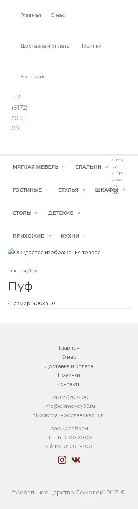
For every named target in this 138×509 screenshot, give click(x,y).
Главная (30, 15)
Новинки (90, 46)
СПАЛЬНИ (88, 167)
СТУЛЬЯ (68, 190)
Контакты (33, 76)
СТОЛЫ (22, 213)
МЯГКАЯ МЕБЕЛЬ (36, 167)
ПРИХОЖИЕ (28, 236)
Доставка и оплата (45, 46)
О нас (58, 15)
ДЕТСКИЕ (60, 213)
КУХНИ (70, 236)
